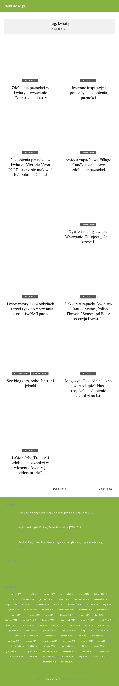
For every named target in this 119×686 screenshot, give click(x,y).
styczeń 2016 (104, 625)
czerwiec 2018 (42, 604)
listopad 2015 (32, 630)
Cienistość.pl (14, 6)
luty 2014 (82, 646)
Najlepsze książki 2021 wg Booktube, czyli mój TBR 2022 (50, 527)
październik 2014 (50, 641)
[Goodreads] (94, 572)
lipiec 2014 (103, 641)
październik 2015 (50, 630)
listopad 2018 (63, 599)
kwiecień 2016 (57, 625)
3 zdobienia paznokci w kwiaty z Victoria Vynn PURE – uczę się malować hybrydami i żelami (30, 167)
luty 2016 (89, 625)
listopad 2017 (48, 610)
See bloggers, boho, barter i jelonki (30, 383)
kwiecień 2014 (49, 646)
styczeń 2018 (13, 610)
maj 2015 (34, 636)
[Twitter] (80, 572)
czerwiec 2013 (16, 656)
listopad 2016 (48, 620)
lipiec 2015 (103, 630)
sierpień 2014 (87, 641)
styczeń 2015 (98, 636)
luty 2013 (83, 656)
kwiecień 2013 (49, 656)
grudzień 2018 (45, 599)
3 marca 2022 (25, 516)
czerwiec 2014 (17, 646)
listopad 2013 (30, 651)
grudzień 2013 (12, 651)
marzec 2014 (67, 646)
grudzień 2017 (30, 610)
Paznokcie (30, 80)
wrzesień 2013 (69, 651)
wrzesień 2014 (69, 641)
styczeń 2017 (11, 620)
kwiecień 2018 (74, 604)
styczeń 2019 (28, 599)
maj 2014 (33, 646)
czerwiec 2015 (18, 636)
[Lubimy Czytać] (108, 572)
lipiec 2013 (104, 651)
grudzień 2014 (13, 641)
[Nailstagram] (39, 572)
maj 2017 (50, 615)
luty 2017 (99, 615)
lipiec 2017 (16, 615)
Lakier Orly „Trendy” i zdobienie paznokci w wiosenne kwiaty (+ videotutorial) (30, 465)
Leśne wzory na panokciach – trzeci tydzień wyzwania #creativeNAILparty (30, 309)
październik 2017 (66, 610)
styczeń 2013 (99, 656)
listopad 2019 (100, 594)
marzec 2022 (15, 594)
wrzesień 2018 (100, 599)
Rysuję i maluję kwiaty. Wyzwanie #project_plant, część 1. (88, 237)
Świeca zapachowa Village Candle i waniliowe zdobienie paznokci (88, 165)
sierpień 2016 (105, 620)
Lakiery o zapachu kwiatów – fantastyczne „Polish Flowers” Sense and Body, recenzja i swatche (88, 311)
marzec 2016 (74, 625)
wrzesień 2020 (66, 594)
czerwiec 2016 (27, 625)
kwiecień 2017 (66, 615)
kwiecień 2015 (49, 636)
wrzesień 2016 (87, 620)
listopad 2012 (67, 662)
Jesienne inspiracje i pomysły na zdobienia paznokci (88, 92)
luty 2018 (107, 604)
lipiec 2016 (11, 625)
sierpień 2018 (11, 604)
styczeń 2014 (98, 646)
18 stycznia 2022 (26, 531)
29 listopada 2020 (26, 546)
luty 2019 (13, 599)
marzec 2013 (67, 656)
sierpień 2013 (88, 651)
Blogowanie (20, 374)
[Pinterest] (66, 572)
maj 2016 (42, 625)
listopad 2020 (49, 594)
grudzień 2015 (15, 630)
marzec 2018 (92, 604)
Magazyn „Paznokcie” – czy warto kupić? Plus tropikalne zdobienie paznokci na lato (88, 388)
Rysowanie (88, 152)
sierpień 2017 (103, 610)
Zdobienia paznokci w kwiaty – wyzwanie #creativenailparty (30, 92)
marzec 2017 (84, 615)
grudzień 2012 (49, 662)
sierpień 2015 (87, 630)
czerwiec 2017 (33, 615)
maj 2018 (58, 604)
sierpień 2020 (83, 594)
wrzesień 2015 (69, 630)
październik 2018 (81, 599)
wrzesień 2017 (85, 610)
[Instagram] (25, 572)
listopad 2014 (31, 641)
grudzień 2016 (29, 620)
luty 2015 (82, 636)
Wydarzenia (39, 374)
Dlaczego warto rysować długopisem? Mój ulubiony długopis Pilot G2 (56, 512)
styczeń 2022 (32, 594)
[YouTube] (11, 572)
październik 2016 (67, 620)
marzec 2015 (66, 636)
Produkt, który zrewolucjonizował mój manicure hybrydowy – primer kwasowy (60, 542)
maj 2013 (33, 656)
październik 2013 (49, 651)
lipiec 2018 (26, 604)
